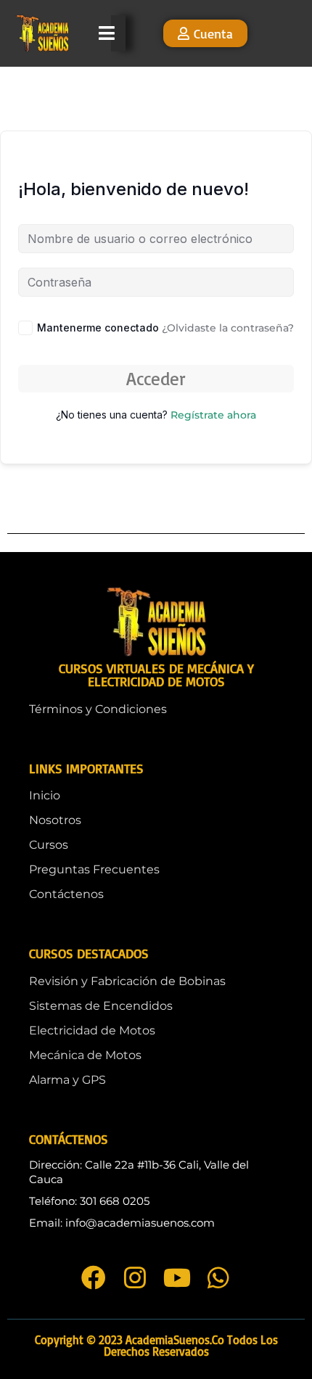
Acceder (156, 378)
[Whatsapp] (218, 1277)
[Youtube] (177, 1277)
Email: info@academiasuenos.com (122, 1223)
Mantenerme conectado (98, 327)
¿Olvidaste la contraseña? (228, 327)
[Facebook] (93, 1277)
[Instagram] (135, 1277)
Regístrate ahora (213, 414)
